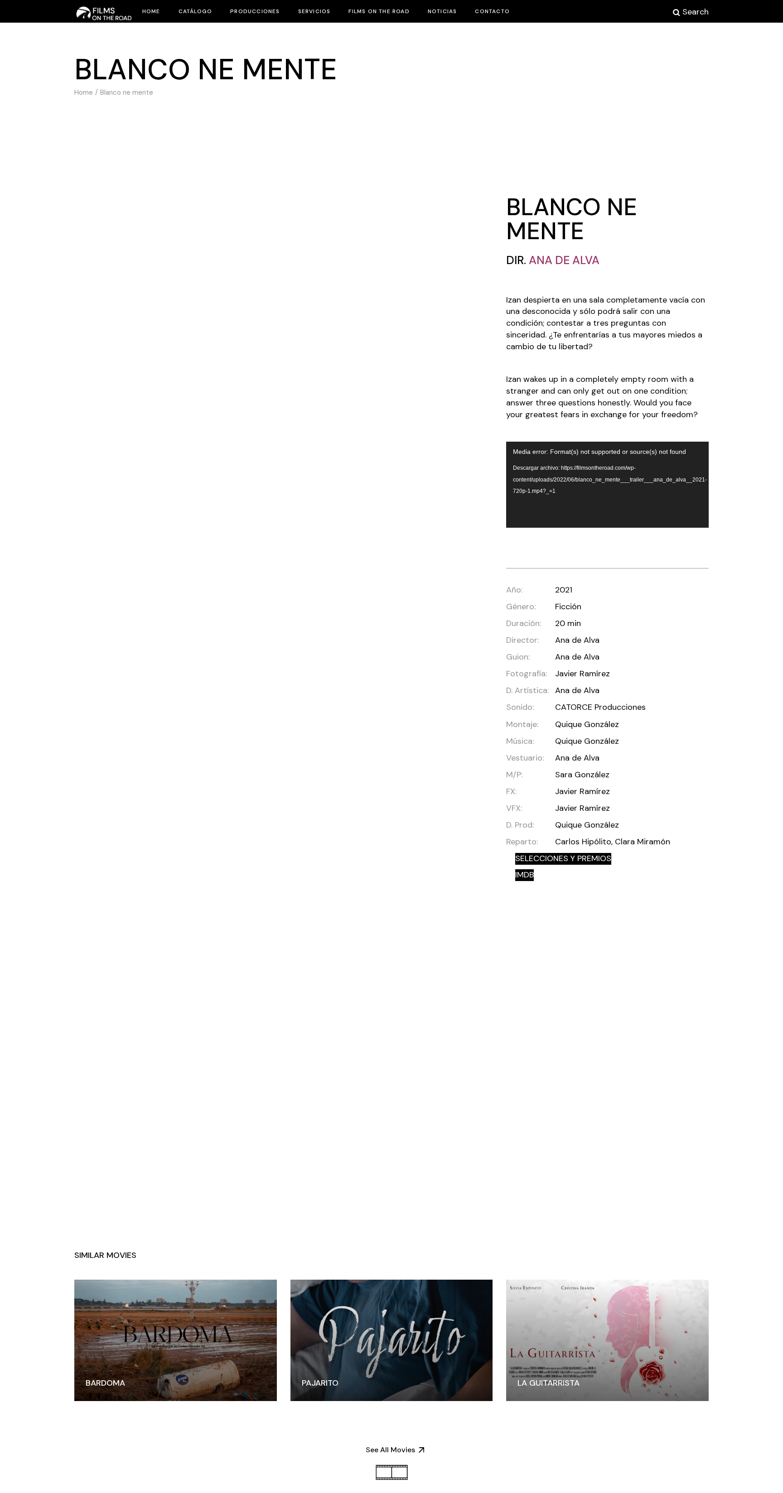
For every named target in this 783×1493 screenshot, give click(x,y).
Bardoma (105, 1382)
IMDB (524, 874)
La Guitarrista (548, 1382)
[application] (607, 485)
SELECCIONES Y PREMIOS (563, 858)
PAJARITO (320, 1382)
